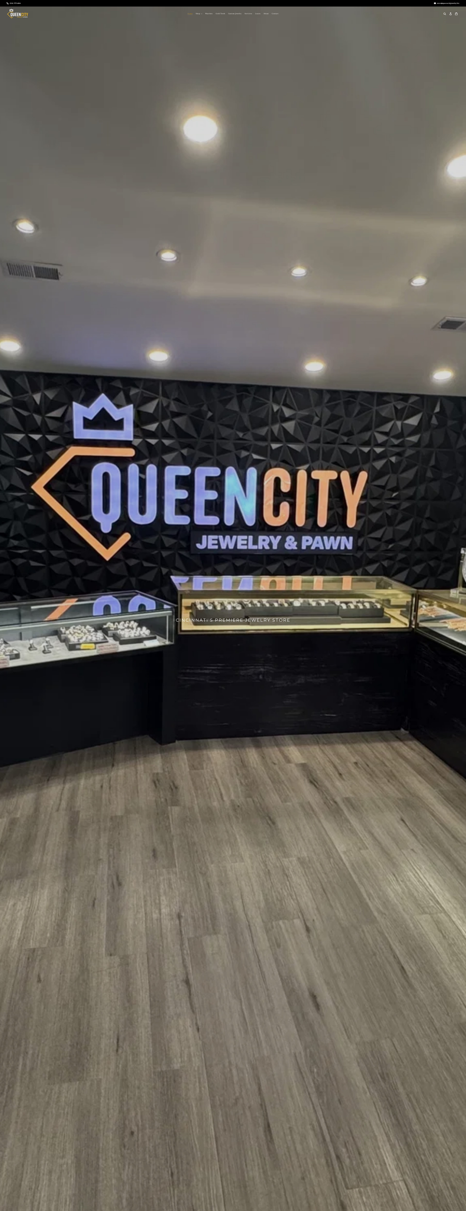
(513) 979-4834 (15, 3)
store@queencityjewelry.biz (448, 3)
